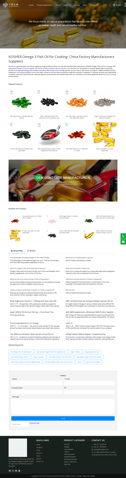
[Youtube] (16, 470)
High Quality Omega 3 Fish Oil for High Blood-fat (51, 352)
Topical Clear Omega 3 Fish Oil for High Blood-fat (25, 362)
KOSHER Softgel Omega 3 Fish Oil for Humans (59, 362)
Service (38, 459)
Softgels (66, 447)
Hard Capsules (68, 449)
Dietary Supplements (45, 5)
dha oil (79, 362)
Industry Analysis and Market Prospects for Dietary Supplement (32, 290)
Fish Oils (66, 444)
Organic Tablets (75, 352)
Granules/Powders (70, 457)
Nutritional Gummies (70, 459)
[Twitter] (13, 470)
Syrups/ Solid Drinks (70, 462)
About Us (66, 5)
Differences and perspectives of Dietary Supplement (84, 279)
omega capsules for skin (92, 352)
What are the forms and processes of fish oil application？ (30, 279)
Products (39, 447)
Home (31, 5)
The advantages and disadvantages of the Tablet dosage (29, 258)
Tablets (66, 452)
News (85, 5)
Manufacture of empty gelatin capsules (79, 258)
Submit (63, 418)
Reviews (77, 5)
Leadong (92, 476)
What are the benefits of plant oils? (78, 268)
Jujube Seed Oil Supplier (93, 362)
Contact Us (94, 5)
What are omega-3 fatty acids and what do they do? (27, 268)
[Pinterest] (19, 470)
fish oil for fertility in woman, (45, 68)
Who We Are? (70, 290)
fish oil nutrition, (61, 68)
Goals (58, 5)
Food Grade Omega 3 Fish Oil (19, 357)
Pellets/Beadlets (69, 454)
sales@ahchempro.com (101, 449)
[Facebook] (10, 470)
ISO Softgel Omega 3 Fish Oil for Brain (60, 357)
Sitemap (78, 476)
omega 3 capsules (38, 357)
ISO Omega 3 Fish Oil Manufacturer (21, 352)
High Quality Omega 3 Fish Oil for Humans (89, 357)
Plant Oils (67, 464)
